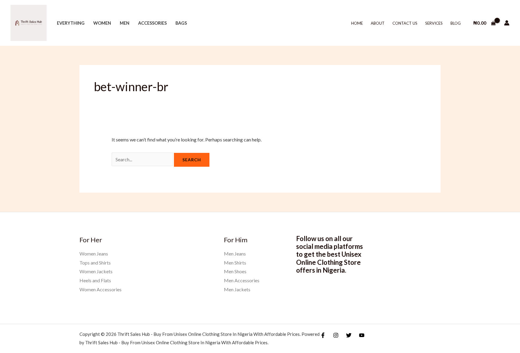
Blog (455, 23)
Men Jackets (237, 289)
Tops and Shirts (95, 262)
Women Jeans (93, 253)
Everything (71, 23)
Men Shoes (235, 271)
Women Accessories (100, 289)
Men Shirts (235, 262)
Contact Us (404, 23)
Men (124, 23)
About (378, 23)
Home (357, 23)
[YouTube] (361, 335)
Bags (181, 23)
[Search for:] (143, 159)
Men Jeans (235, 253)
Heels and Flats (95, 280)
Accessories (152, 23)
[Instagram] (336, 335)
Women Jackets (96, 271)
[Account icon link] (506, 23)
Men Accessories (241, 280)
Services (434, 23)
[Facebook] (323, 335)
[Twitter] (348, 335)
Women (102, 23)
